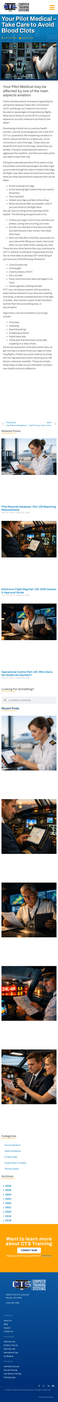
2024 (8, 1194)
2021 (8, 1207)
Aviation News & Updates (15, 1163)
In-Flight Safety (10, 1157)
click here (46, 1256)
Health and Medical (12, 1151)
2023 (8, 1199)
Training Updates (11, 1169)
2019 (8, 1216)
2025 (8, 1190)
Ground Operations (12, 1145)
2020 (8, 1211)
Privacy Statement (46, 1397)
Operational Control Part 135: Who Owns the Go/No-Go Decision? (26, 673)
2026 (8, 1186)
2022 (8, 1203)
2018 (8, 1220)
